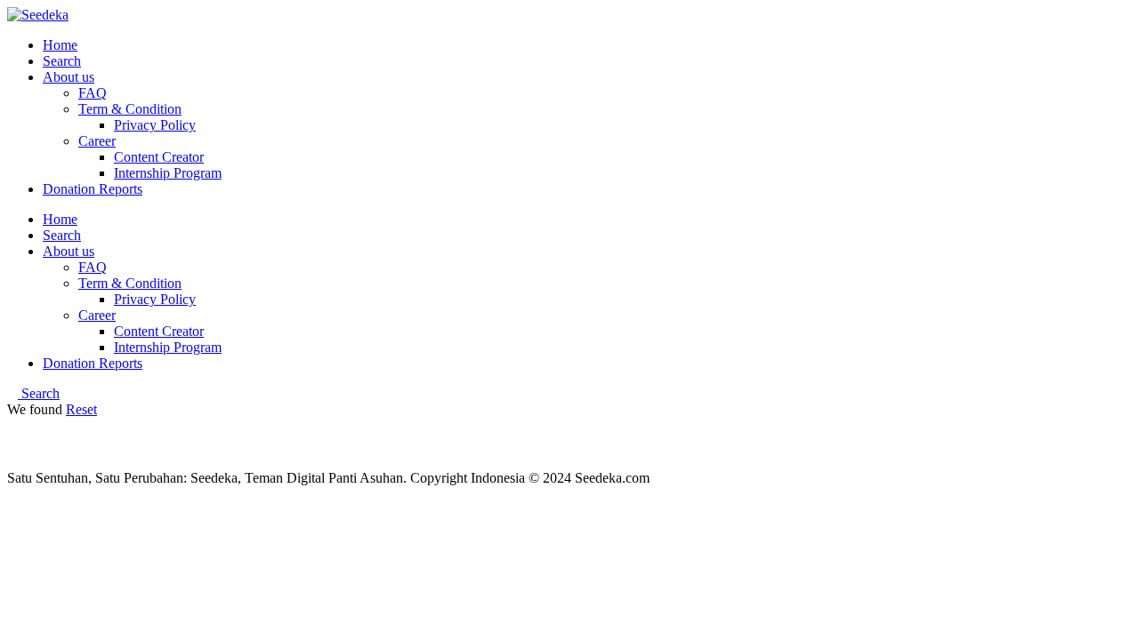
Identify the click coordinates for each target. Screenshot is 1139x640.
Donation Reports (92, 188)
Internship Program (168, 172)
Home (60, 44)
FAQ (92, 92)
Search (62, 60)
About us (68, 76)
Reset (81, 409)
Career (97, 140)
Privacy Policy (155, 124)
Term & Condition (130, 108)
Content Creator (159, 156)
